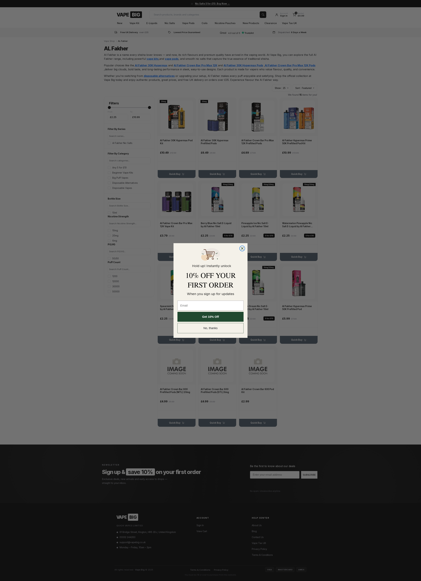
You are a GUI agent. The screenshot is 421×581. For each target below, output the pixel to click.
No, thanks (210, 328)
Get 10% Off (210, 316)
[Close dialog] (242, 248)
